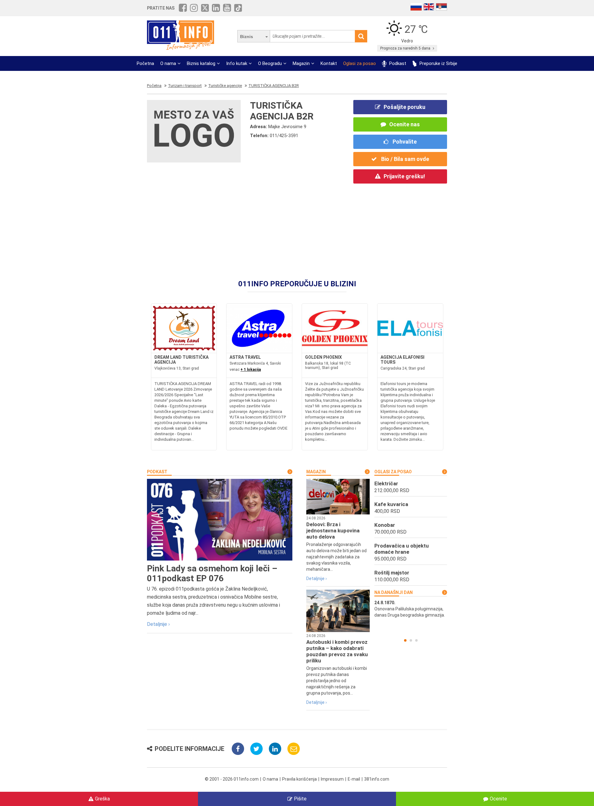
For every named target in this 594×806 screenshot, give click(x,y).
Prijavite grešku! (404, 176)
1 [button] (405, 640)
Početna (145, 63)
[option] (410, 609)
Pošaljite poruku (404, 107)
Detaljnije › (158, 624)
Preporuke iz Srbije (437, 63)
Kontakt (329, 63)
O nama (168, 63)
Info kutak (236, 63)
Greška (102, 799)
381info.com (376, 779)
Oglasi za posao (359, 63)
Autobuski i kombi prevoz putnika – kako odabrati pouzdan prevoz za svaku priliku (337, 651)
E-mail (354, 779)
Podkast (397, 63)
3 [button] (416, 640)
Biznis (246, 36)
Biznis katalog (201, 63)
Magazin (301, 63)
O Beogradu (270, 63)
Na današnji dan (393, 592)
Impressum (332, 779)
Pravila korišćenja (299, 779)
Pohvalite (404, 141)
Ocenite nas (404, 124)
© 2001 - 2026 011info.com (232, 779)
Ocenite (498, 799)
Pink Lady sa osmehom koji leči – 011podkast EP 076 (212, 573)
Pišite (300, 799)
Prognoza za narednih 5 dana (405, 48)
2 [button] (411, 640)
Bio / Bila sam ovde (404, 159)
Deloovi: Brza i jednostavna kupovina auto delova (332, 530)
